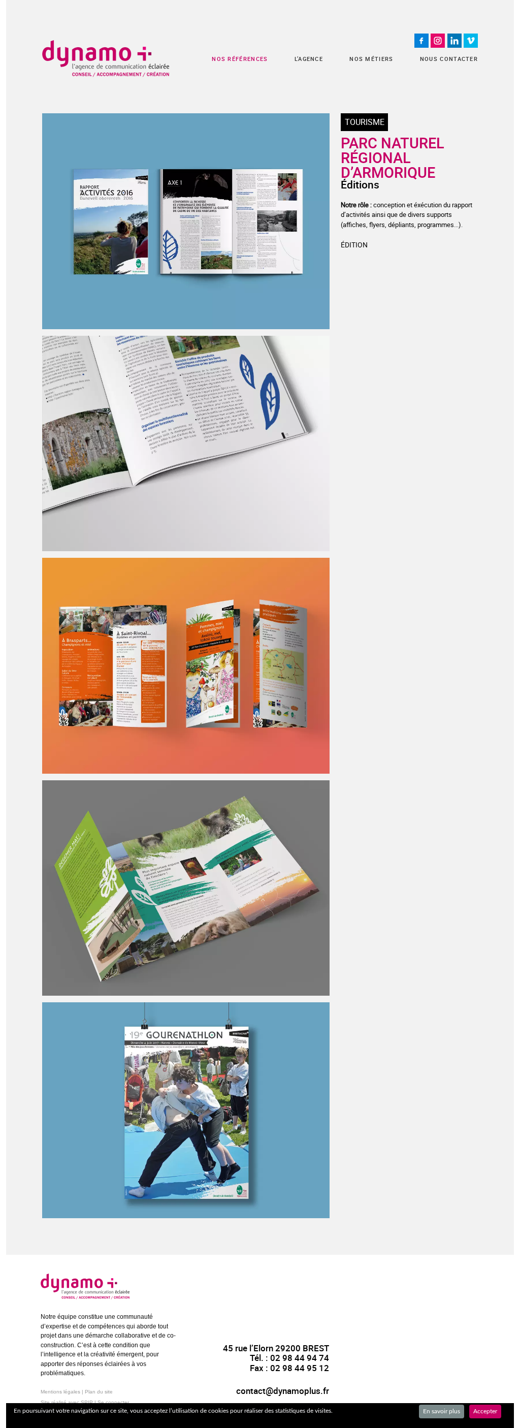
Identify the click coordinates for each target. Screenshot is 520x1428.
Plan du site (99, 1391)
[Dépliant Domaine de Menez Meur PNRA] (186, 888)
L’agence (309, 58)
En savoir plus (441, 1411)
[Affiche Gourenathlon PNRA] (186, 1110)
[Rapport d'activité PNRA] (186, 221)
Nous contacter (449, 58)
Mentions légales (60, 1391)
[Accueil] (105, 58)
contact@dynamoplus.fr (282, 1391)
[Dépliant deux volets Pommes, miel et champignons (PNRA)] (186, 666)
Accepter (485, 1411)
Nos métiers (371, 58)
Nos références (240, 58)
